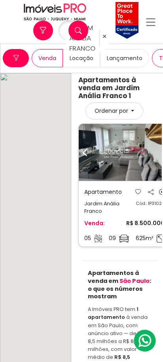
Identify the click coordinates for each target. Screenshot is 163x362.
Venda (47, 58)
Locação (81, 58)
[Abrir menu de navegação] (150, 22)
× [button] (104, 36)
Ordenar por (112, 111)
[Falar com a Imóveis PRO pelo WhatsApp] (145, 340)
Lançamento (124, 58)
